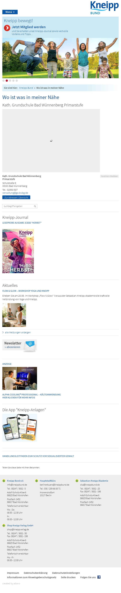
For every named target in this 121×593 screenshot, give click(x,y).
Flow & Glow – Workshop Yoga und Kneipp (25, 290)
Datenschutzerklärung (35, 572)
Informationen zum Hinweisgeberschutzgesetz (31, 577)
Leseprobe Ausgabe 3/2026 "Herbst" (21, 222)
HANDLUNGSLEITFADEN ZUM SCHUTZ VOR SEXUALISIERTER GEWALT (38, 456)
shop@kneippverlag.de (18, 529)
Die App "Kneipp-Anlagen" (24, 409)
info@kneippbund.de (17, 484)
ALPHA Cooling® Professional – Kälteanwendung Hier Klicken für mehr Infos (31, 396)
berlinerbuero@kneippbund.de (54, 484)
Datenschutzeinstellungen (66, 572)
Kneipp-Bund (26, 87)
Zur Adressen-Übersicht (16, 197)
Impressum (13, 572)
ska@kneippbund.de (90, 484)
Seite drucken (68, 577)
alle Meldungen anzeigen (18, 332)
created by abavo (11, 583)
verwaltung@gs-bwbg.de (15, 192)
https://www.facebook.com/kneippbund (99, 577)
